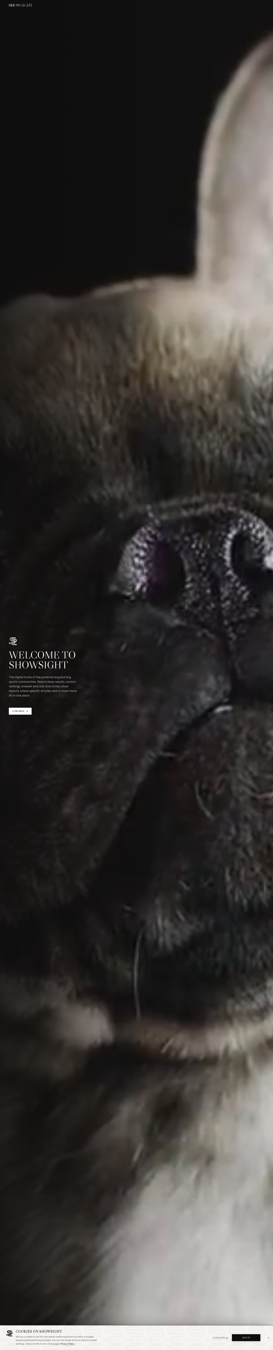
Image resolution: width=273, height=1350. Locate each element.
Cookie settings (220, 1337)
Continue (18, 711)
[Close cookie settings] (268, 1338)
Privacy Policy (67, 1343)
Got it (246, 1337)
